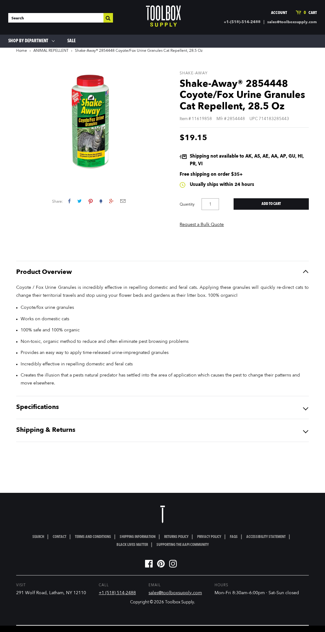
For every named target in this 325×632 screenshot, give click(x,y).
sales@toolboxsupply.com (292, 22)
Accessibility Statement (266, 537)
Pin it (91, 201)
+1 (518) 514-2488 (117, 593)
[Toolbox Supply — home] (163, 17)
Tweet (79, 201)
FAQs (234, 537)
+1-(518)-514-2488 (242, 22)
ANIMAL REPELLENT (51, 51)
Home (21, 51)
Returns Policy (176, 537)
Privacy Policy (209, 537)
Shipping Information (138, 537)
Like (69, 201)
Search (38, 537)
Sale (71, 41)
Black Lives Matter (132, 545)
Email (122, 201)
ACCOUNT (279, 13)
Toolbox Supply (179, 602)
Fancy (101, 201)
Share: (57, 202)
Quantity (187, 205)
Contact (59, 537)
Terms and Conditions (93, 537)
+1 (111, 201)
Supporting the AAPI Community (182, 545)
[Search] (108, 18)
